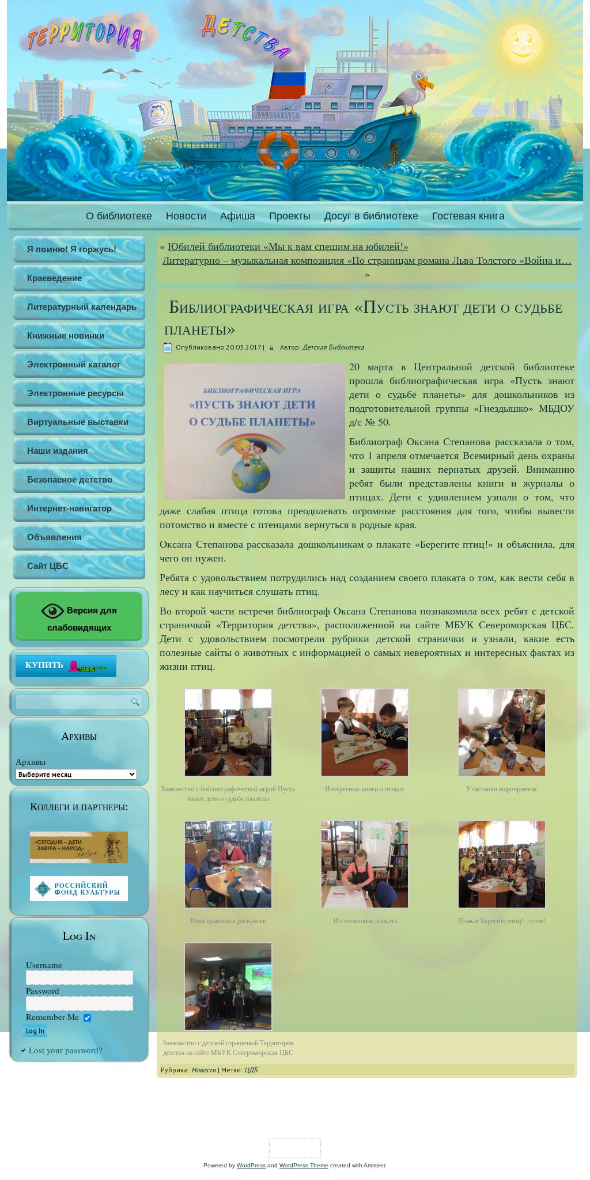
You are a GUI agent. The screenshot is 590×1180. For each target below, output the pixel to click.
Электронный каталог (73, 364)
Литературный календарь (82, 307)
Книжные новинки (65, 335)
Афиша (237, 216)
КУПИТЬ (44, 664)
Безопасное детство (69, 479)
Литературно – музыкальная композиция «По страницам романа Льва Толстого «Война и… (367, 260)
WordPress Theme (303, 1165)
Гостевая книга (468, 216)
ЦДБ (251, 1069)
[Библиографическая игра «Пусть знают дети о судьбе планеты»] (228, 777)
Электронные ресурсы (75, 393)
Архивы (31, 761)
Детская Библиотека (333, 347)
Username (44, 964)
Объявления (54, 537)
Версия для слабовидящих (82, 618)
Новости (186, 216)
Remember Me (52, 1016)
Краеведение (54, 278)
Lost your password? (66, 1050)
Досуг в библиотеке (371, 216)
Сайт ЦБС (48, 566)
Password (42, 990)
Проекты (290, 216)
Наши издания (57, 451)
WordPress (251, 1165)
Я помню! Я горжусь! (71, 249)
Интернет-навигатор (69, 508)
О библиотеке (119, 216)
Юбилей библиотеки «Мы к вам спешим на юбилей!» (288, 246)
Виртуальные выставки (77, 422)
